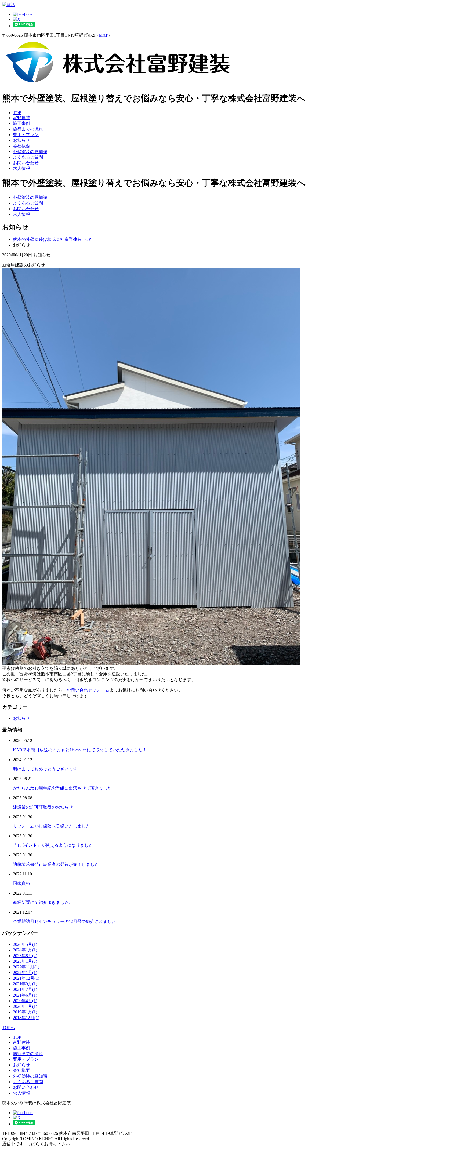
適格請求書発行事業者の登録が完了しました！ (58, 864)
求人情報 (21, 168)
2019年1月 (25, 1012)
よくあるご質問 (28, 157)
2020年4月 (25, 1000)
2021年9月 (25, 983)
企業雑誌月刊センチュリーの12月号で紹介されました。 (66, 921)
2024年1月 (25, 950)
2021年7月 (25, 989)
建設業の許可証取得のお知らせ (43, 807)
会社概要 (21, 146)
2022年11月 (26, 967)
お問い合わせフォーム (88, 690)
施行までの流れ (28, 129)
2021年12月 (26, 978)
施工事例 (21, 123)
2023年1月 (25, 961)
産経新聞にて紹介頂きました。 (43, 902)
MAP (103, 35)
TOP (17, 112)
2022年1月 (25, 972)
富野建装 (21, 117)
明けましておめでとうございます (45, 769)
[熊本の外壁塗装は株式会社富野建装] (117, 84)
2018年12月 (26, 1017)
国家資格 (21, 883)
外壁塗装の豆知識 (30, 151)
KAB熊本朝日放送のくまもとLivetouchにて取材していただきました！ (80, 750)
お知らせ (21, 140)
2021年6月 (25, 995)
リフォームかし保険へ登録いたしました (51, 826)
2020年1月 (25, 1006)
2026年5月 (25, 944)
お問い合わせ (26, 163)
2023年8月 (25, 955)
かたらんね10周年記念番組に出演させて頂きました (62, 788)
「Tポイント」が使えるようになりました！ (55, 845)
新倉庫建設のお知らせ (23, 265)
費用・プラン (26, 134)
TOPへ (8, 1027)
